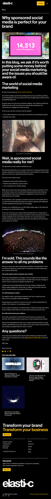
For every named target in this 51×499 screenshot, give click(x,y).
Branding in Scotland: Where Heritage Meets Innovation (13, 413)
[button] (47, 3)
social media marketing (25, 92)
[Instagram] (8, 495)
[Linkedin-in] (3, 495)
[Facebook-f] (6, 495)
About (30, 446)
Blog (4, 10)
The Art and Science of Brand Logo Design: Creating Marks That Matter (37, 378)
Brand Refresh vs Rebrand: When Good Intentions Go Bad (12, 375)
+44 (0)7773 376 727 (9, 451)
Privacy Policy (34, 494)
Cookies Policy (43, 494)
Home (30, 441)
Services (30, 444)
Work (29, 449)
